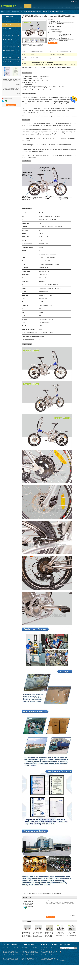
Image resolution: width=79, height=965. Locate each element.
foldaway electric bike (46, 893)
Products (28, 7)
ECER (76, 964)
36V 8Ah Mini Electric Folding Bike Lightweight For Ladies (71, 934)
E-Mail (61, 957)
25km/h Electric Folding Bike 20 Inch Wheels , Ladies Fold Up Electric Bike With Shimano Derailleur (49, 935)
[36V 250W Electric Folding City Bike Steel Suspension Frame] (60, 928)
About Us (36, 7)
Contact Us (68, 7)
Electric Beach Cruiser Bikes (9, 35)
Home (20, 7)
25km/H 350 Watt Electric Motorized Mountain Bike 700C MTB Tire (29, 955)
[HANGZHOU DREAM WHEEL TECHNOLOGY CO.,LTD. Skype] (24, 908)
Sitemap (66, 957)
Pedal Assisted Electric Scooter (9, 46)
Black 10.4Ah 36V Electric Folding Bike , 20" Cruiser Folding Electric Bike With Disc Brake (27, 935)
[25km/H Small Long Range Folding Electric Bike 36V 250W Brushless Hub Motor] (38, 928)
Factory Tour (46, 7)
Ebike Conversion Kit (7, 54)
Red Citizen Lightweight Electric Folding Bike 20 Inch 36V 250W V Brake (10, 956)
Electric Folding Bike (17, 11)
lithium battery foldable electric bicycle (33, 893)
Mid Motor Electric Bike (7, 39)
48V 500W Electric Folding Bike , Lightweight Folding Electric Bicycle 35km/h (10, 952)
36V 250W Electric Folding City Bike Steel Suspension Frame (60, 934)
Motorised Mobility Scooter (8, 50)
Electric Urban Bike (7, 28)
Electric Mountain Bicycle (8, 32)
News (61, 955)
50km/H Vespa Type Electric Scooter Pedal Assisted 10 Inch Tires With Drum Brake (49, 959)
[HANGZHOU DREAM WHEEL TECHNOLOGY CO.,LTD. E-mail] (26, 908)
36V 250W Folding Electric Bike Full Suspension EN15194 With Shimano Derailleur (10, 959)
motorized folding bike (56, 893)
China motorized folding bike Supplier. (17, 964)
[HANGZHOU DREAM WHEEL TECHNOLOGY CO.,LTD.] (72, 1)
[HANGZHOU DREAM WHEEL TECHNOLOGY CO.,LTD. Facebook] (60, 952)
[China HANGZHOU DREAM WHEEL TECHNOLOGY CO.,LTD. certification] (7, 71)
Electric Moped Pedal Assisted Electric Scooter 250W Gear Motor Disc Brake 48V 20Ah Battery (49, 952)
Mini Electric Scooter (7, 57)
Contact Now (53, 42)
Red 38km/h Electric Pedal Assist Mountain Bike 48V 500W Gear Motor (30, 952)
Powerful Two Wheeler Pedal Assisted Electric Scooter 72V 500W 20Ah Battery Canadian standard (49, 956)
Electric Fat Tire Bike (7, 61)
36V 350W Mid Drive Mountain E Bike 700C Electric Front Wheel (30, 948)
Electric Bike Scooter (7, 21)
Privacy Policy (6, 964)
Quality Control (58, 7)
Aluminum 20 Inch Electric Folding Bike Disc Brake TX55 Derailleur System (11, 948)
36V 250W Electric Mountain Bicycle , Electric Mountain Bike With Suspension (30, 959)
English (75, 1)
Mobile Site (63, 960)
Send (75, 948)
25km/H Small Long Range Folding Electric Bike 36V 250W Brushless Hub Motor (38, 934)
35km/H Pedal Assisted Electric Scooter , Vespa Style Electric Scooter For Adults (49, 948)
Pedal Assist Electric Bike (8, 43)
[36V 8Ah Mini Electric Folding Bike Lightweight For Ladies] (71, 928)
